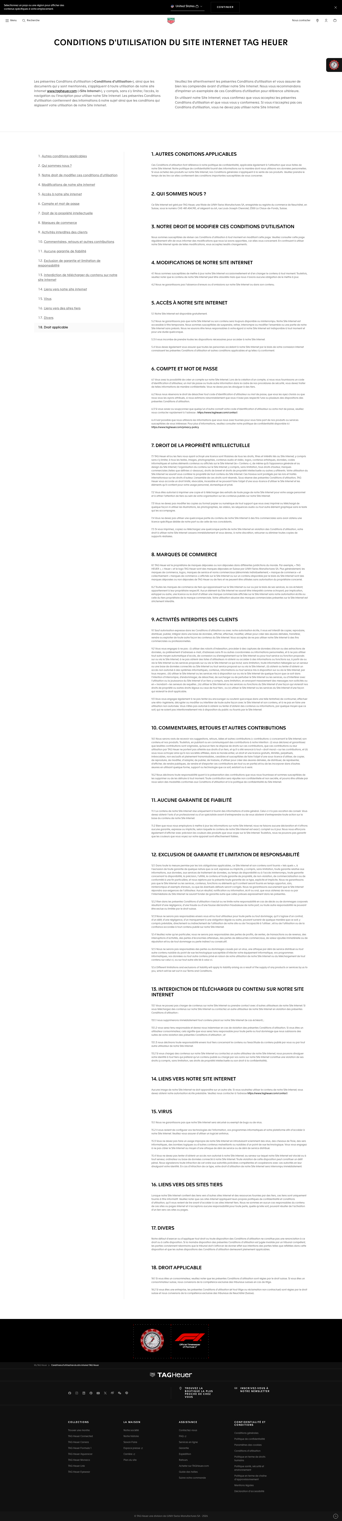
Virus (47, 299)
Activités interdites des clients (64, 232)
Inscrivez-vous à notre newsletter (255, 1389)
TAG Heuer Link (76, 1466)
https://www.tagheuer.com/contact (217, 413)
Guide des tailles (188, 1472)
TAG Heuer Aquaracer (80, 1454)
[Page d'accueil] (171, 20)
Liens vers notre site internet (65, 289)
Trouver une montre (79, 1430)
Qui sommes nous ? (57, 166)
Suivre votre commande (192, 1478)
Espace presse (132, 1448)
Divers (48, 318)
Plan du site (130, 1460)
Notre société (131, 1430)
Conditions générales (246, 1433)
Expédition (185, 1454)
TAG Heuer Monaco (79, 1460)
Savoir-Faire (130, 1442)
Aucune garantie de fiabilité (65, 251)
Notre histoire (131, 1436)
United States (185, 6)
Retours (183, 1460)
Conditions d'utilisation (247, 1451)
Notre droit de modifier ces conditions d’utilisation (80, 175)
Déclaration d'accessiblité (249, 1491)
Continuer (228, 7)
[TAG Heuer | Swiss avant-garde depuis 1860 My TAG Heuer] (171, 1375)
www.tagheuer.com (62, 91)
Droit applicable (56, 327)
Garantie (184, 1448)
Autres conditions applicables (64, 156)
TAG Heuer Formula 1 (79, 1448)
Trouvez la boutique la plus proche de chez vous (199, 1392)
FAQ (181, 1436)
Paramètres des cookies (248, 1445)
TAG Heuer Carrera (78, 1442)
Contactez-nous (188, 1430)
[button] (326, 20)
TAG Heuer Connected (80, 1436)
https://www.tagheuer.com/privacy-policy (175, 427)
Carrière (128, 1454)
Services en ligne (188, 1442)
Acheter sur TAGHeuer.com (194, 1466)
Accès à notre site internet (62, 194)
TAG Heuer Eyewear (79, 1472)
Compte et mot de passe (61, 204)
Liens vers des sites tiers (62, 308)
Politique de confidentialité (249, 1439)
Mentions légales (244, 1485)
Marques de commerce (59, 223)
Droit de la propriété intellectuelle (67, 213)
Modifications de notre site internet (68, 185)
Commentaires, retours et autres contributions (79, 242)
